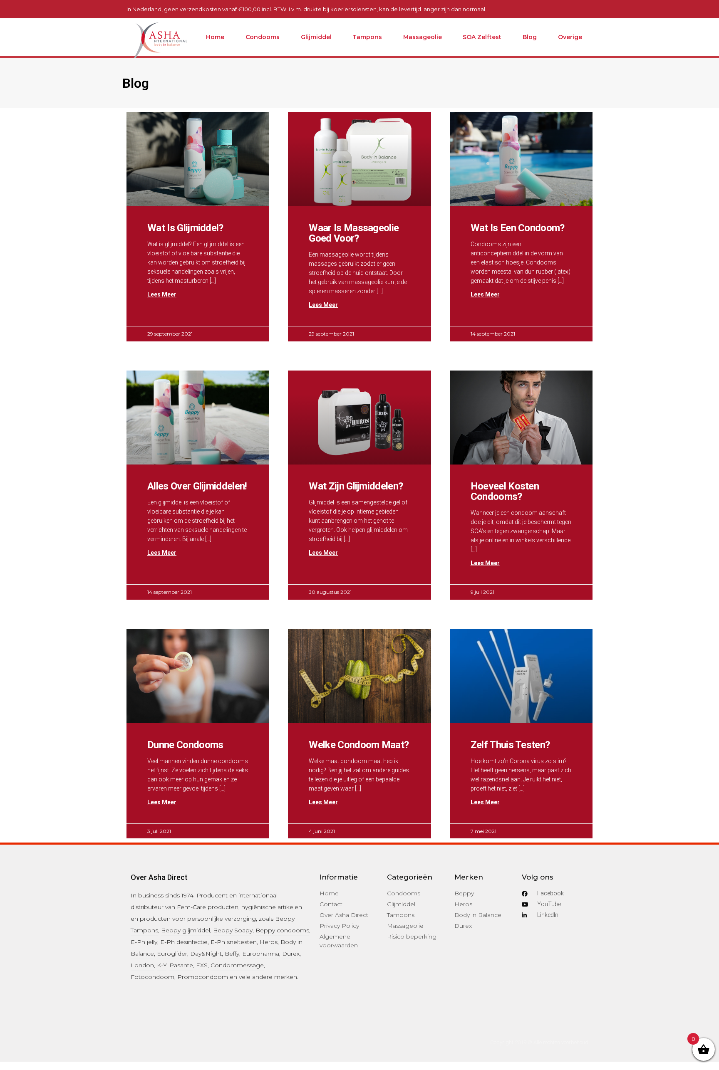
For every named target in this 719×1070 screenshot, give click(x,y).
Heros (269, 942)
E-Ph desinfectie (184, 942)
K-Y (161, 965)
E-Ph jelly (144, 942)
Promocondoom (202, 977)
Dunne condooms (185, 745)
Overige (570, 37)
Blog (530, 37)
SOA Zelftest (482, 37)
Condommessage (237, 965)
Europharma (260, 953)
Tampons (367, 37)
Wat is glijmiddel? (185, 228)
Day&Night (206, 953)
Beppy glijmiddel (185, 930)
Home (215, 37)
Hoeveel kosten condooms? (505, 491)
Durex (291, 953)
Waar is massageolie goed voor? (354, 233)
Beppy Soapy (233, 930)
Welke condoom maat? (359, 745)
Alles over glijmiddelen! (197, 486)
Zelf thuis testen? (510, 745)
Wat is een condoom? (518, 228)
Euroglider (172, 953)
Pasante (181, 965)
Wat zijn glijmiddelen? (356, 486)
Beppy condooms (282, 930)
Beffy (232, 953)
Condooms (262, 37)
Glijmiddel (316, 37)
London (142, 965)
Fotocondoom (152, 977)
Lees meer (161, 294)
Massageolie (422, 37)
